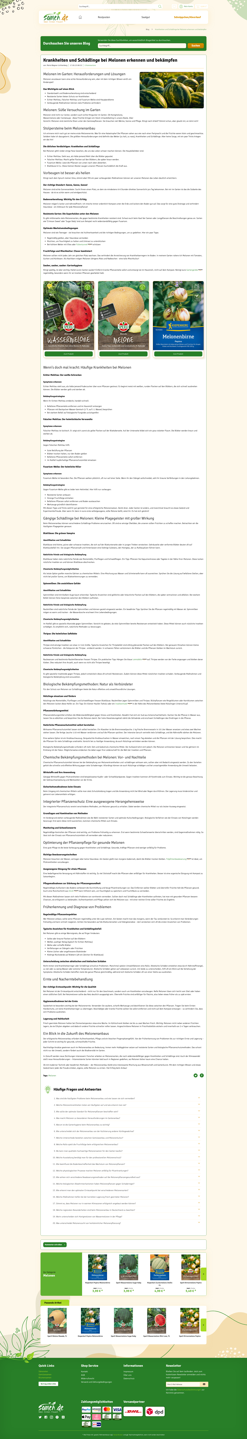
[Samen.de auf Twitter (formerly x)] (40, 1417)
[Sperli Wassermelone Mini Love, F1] (156, 1321)
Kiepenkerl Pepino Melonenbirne (97, 1283)
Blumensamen (45, 1377)
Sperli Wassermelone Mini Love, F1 (156, 1336)
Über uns (127, 1375)
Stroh (71, 891)
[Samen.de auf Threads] (64, 1417)
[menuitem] (120, 6)
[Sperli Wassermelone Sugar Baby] (128, 1267)
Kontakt (84, 1371)
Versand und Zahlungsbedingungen (96, 1382)
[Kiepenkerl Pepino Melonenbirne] (97, 1267)
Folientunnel (81, 244)
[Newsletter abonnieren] (204, 1384)
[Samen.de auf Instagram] (51, 1417)
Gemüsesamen (45, 1374)
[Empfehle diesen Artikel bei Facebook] (202, 1075)
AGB (83, 1375)
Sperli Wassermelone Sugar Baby (128, 1283)
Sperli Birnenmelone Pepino (191, 1283)
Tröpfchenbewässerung (176, 859)
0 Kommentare (90, 65)
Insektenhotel (121, 703)
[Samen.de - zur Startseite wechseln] (56, 17)
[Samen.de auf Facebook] (45, 1417)
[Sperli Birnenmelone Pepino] (191, 1267)
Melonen (52, 1075)
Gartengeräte (192, 270)
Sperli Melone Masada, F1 (57, 1336)
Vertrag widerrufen (48, 1384)
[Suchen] (160, 6)
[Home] (80, 17)
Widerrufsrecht (87, 1378)
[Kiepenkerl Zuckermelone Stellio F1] (159, 1267)
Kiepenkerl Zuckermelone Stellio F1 (159, 1284)
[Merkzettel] (174, 6)
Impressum (128, 1371)
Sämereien (43, 1371)
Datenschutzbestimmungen (189, 1389)
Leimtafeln (137, 659)
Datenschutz (128, 1378)
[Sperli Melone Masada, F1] (57, 1321)
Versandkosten (118, 1435)
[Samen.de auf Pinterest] (57, 1417)
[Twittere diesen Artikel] (196, 1075)
